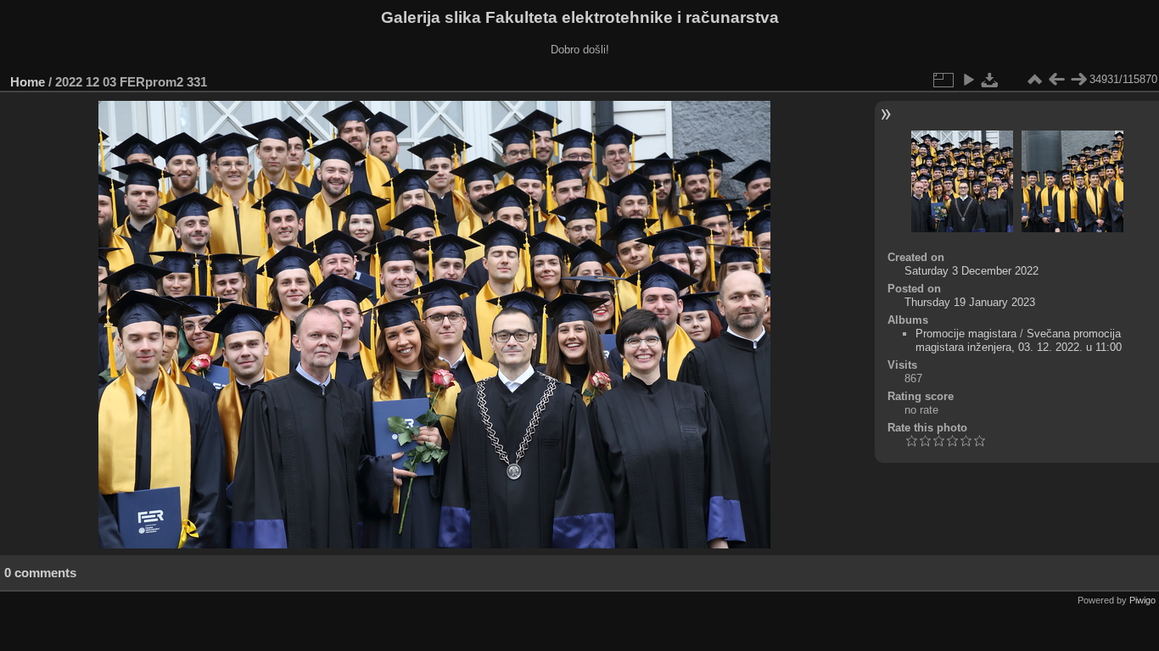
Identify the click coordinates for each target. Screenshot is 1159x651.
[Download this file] (990, 80)
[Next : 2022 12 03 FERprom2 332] (1078, 80)
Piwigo (1142, 600)
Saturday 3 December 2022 (971, 270)
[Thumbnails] (1034, 80)
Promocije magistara (965, 333)
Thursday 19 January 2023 (969, 302)
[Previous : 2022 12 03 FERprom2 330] (1056, 80)
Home (27, 82)
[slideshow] (968, 80)
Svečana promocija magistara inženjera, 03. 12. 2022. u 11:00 (1018, 340)
